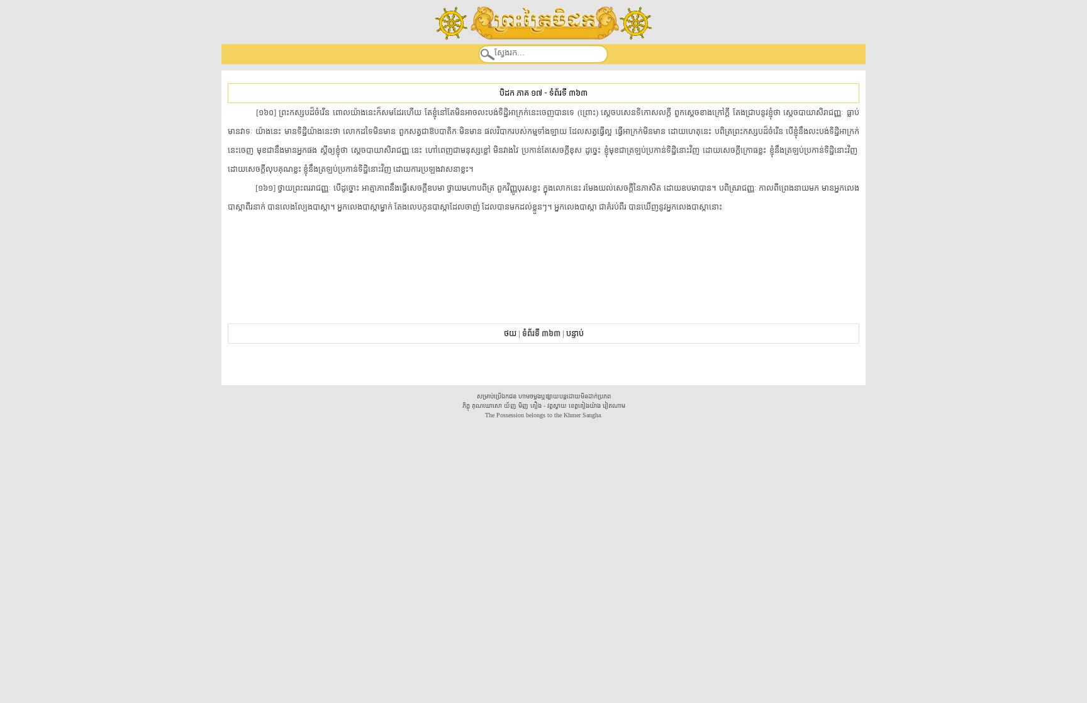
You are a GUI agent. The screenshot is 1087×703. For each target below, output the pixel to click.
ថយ (510, 333)
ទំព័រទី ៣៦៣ (568, 93)
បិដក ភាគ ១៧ (520, 93)
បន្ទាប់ (575, 333)
